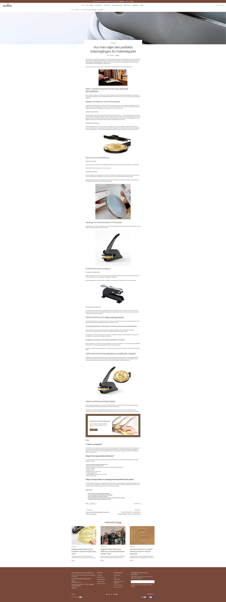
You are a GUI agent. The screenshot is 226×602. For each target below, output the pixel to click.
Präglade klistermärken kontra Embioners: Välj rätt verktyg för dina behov (84, 551)
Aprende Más (74, 587)
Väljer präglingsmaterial (114, 317)
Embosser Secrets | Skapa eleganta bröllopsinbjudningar (99, 493)
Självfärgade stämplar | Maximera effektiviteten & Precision (99, 499)
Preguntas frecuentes (101, 583)
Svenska (73, 594)
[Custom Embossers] (113, 380)
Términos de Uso (144, 584)
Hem (72, 9)
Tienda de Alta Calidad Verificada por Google (81, 578)
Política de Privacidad (118, 587)
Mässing (88, 102)
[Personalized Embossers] (113, 144)
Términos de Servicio (118, 584)
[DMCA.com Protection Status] (82, 597)
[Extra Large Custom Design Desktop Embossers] (113, 77)
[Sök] (217, 5)
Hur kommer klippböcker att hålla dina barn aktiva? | (100, 494)
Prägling (76, 9)
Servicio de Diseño (100, 581)
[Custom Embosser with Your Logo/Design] (113, 248)
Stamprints (77, 597)
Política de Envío (117, 579)
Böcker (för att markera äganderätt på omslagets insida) (97, 464)
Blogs (115, 577)
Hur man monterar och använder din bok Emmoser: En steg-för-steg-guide (141, 551)
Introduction (92, 503)
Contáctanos (99, 575)
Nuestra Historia (117, 575)
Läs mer (73, 560)
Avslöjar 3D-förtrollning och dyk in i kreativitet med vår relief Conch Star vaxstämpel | (106, 497)
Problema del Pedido (101, 579)
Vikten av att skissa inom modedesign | (98, 496)
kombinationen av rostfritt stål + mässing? (120, 353)
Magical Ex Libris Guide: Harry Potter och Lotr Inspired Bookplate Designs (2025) (112, 551)
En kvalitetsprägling (96, 62)
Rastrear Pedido (100, 577)
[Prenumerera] (153, 581)
